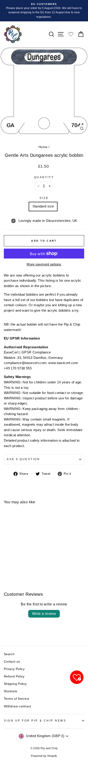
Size (44, 197)
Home (43, 147)
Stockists (10, 691)
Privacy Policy (14, 669)
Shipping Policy (15, 684)
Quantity (44, 177)
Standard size (43, 206)
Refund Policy (14, 676)
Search (9, 654)
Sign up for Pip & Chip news (35, 720)
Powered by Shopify (44, 756)
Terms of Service (16, 698)
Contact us (12, 661)
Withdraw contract (17, 706)
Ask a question (23, 459)
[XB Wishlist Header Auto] (71, 34)
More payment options (44, 264)
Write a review (44, 614)
